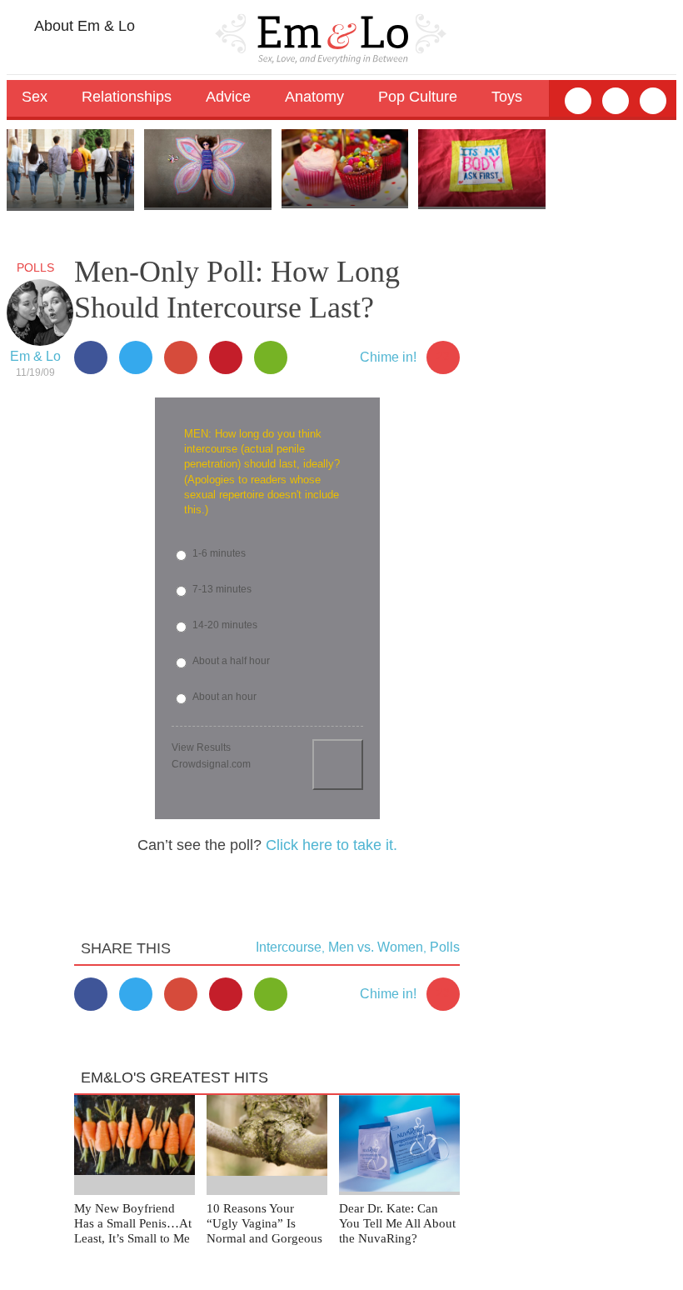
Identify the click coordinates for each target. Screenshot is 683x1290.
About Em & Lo (83, 26)
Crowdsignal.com (211, 764)
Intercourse (289, 947)
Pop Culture (417, 96)
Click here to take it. (331, 845)
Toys (506, 96)
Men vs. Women (375, 947)
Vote (337, 764)
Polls (35, 267)
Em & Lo (35, 356)
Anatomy (314, 96)
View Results (201, 747)
